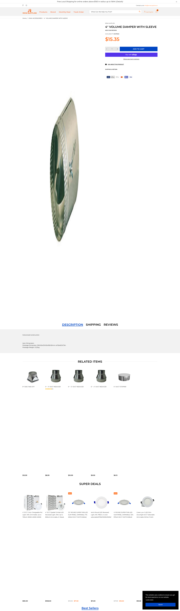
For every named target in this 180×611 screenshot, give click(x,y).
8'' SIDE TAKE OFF (28, 387)
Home (24, 18)
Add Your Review (111, 30)
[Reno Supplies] (29, 11)
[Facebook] (22, 5)
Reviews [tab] (111, 325)
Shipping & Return (111, 69)
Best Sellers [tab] (90, 608)
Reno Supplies (110, 23)
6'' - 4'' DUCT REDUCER (98, 387)
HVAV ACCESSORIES (35, 18)
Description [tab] (72, 325)
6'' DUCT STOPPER (120, 387)
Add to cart (138, 49)
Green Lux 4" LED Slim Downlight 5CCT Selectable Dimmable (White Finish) (145, 515)
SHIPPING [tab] (93, 325)
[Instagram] (26, 5)
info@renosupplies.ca (151, 5)
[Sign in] (148, 11)
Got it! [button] (161, 604)
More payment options (131, 59)
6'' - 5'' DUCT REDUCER (76, 387)
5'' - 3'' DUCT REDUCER (53, 387)
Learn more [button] (149, 600)
